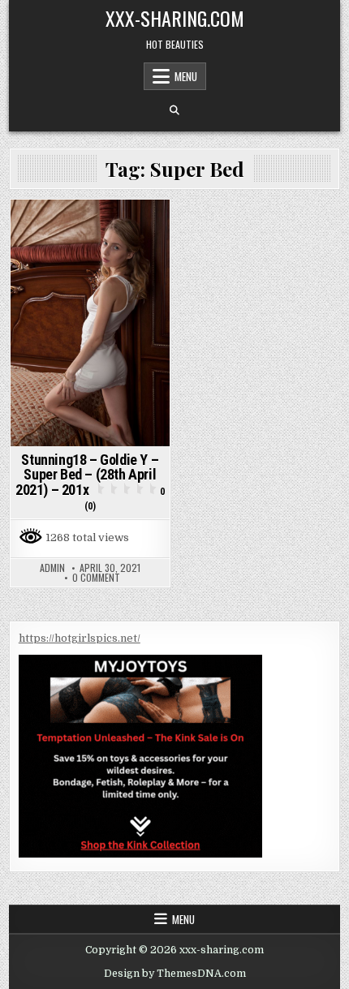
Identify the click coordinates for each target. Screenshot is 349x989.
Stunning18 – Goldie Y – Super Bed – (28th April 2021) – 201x (90, 481)
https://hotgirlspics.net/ (79, 638)
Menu (185, 76)
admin (52, 568)
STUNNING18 (89, 227)
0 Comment (96, 578)
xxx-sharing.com (175, 17)
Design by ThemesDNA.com (175, 973)
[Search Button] (174, 110)
